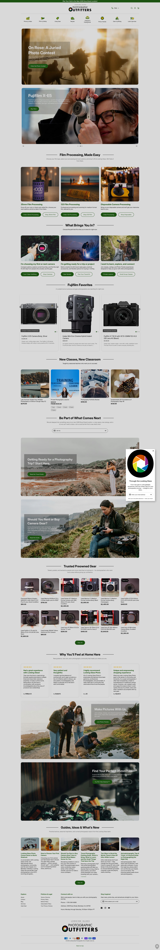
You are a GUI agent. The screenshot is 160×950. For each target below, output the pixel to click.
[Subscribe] (151, 495)
